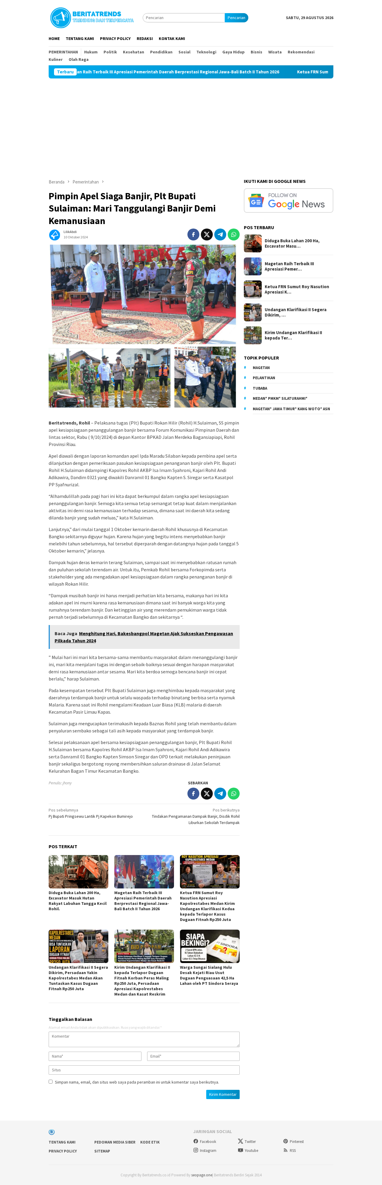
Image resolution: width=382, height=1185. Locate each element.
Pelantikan (264, 377)
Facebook (208, 1141)
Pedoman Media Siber (114, 1142)
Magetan (261, 367)
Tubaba (260, 388)
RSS (293, 1150)
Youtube (251, 1150)
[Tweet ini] (207, 234)
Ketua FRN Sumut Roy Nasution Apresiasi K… (297, 289)
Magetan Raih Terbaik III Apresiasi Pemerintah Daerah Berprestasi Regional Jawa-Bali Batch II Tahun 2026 (124, 72)
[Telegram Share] (220, 234)
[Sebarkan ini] (193, 234)
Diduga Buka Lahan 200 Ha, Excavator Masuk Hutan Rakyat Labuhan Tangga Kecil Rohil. (78, 900)
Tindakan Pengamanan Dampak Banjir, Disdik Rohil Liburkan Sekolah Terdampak (196, 816)
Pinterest (297, 1141)
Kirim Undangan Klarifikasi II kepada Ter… (293, 335)
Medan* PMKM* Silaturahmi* (280, 398)
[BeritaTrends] (92, 17)
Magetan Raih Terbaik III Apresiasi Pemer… (289, 266)
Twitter (250, 1141)
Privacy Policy (63, 1151)
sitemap (102, 1151)
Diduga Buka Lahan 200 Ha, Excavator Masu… (292, 243)
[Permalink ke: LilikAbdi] (55, 234)
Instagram (208, 1150)
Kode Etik (150, 1142)
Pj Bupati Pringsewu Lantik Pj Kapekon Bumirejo (91, 813)
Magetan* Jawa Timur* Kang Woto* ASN (291, 408)
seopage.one (201, 1175)
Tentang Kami (62, 1142)
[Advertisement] (191, 123)
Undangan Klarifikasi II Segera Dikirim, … (295, 312)
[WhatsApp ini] (234, 234)
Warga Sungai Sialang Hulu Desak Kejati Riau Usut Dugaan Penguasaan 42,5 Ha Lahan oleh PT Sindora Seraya (209, 975)
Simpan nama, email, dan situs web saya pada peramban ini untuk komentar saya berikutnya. (137, 1082)
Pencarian (236, 17)
